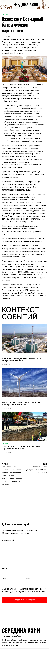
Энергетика (5, 14)
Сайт (28, 578)
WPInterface (14, 645)
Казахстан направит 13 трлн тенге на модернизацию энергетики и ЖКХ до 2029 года (21, 447)
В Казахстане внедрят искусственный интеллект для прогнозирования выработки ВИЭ (21, 403)
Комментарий (9, 540)
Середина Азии (24, 4)
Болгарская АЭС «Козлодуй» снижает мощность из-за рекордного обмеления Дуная (21, 359)
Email (5, 578)
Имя (4, 568)
